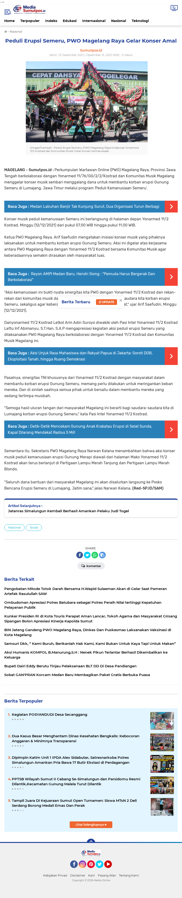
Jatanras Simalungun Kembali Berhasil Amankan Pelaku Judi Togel (68, 511)
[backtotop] (91, 843)
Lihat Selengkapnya (90, 824)
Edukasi (70, 21)
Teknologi (140, 21)
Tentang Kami (129, 875)
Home (9, 21)
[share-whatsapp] (94, 555)
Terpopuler (30, 21)
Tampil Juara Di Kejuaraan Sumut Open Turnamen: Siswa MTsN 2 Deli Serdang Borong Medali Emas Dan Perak (74, 803)
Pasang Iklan (107, 875)
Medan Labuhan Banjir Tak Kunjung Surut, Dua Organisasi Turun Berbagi (94, 206)
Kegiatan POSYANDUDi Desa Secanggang (49, 714)
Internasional (93, 21)
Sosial (34, 527)
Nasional (118, 21)
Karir (91, 875)
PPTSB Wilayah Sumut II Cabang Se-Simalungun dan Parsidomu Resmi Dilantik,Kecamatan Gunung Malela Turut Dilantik (76, 781)
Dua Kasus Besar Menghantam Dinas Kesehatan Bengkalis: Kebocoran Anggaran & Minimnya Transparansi (75, 738)
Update (107, 302)
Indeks (51, 21)
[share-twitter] (87, 555)
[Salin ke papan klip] (102, 555)
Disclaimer (77, 875)
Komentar (93, 566)
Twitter (102, 870)
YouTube (111, 870)
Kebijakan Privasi (55, 875)
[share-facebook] (79, 555)
